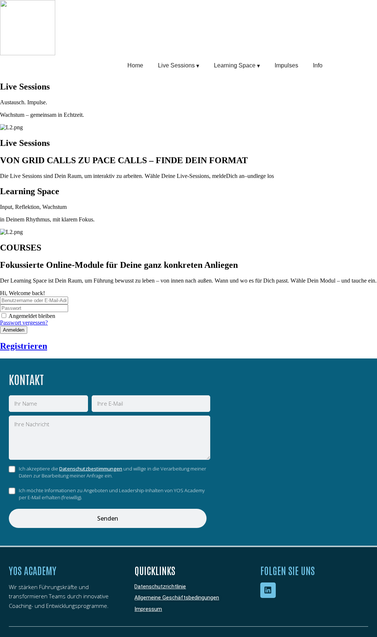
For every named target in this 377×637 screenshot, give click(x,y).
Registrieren (23, 346)
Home (135, 65)
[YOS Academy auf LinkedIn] (268, 590)
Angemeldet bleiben (31, 316)
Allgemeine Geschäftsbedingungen (176, 597)
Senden (107, 518)
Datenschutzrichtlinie (160, 586)
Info (318, 65)
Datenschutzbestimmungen (90, 468)
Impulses (286, 65)
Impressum (148, 609)
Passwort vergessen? (24, 322)
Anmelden (13, 330)
